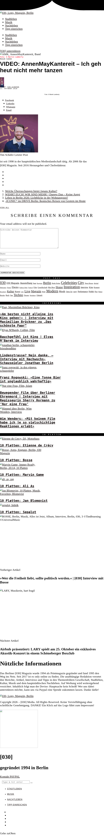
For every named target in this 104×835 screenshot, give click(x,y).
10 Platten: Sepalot (18, 512)
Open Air (69, 292)
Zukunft (39, 295)
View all (4, 207)
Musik (8, 22)
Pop (96, 292)
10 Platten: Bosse (16, 460)
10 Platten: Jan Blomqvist (24, 500)
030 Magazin (12, 283)
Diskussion (3, 287)
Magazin (36, 291)
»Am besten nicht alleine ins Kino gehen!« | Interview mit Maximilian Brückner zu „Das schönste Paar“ (26, 319)
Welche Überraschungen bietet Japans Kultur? (31, 191)
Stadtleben (11, 18)
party (75, 292)
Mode (44, 292)
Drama (9, 287)
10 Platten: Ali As (17, 486)
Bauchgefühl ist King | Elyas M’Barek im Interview (26, 338)
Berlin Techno (56, 283)
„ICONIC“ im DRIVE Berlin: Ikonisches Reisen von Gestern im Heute (45, 201)
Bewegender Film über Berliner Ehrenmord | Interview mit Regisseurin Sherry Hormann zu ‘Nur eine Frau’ (27, 398)
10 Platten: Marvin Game (22, 474)
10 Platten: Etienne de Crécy (26, 445)
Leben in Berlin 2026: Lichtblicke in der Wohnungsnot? (36, 197)
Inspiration (72, 287)
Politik (91, 291)
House (59, 287)
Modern (52, 291)
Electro (15, 287)
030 (3, 283)
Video (9, 59)
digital (96, 283)
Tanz (11, 295)
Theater (26, 295)
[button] (31, 782)
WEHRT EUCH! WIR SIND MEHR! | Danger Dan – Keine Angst (42, 194)
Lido (22, 291)
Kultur (10, 291)
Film (35, 287)
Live (27, 291)
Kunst (17, 291)
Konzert (97, 287)
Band (34, 283)
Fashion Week (23, 287)
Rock (7, 295)
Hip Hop (51, 287)
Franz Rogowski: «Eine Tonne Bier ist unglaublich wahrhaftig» (30, 379)
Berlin (47, 283)
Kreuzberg (3, 291)
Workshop (33, 295)
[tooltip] (9, 100)
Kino (91, 287)
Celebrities (69, 283)
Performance (83, 291)
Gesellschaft (42, 287)
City (81, 283)
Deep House (89, 283)
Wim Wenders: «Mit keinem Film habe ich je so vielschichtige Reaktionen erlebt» (27, 422)
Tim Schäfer (13, 87)
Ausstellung (26, 283)
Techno (18, 295)
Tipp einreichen (14, 28)
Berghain (39, 283)
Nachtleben (11, 25)
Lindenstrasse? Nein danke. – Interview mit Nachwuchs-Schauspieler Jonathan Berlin (26, 359)
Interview (84, 287)
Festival (30, 287)
